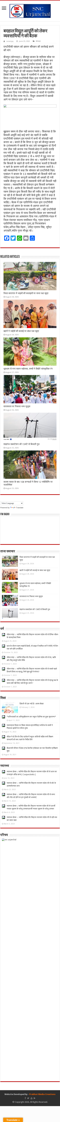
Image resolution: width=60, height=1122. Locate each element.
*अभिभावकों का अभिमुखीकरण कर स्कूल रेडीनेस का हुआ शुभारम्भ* (31, 716)
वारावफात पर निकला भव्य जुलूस (17, 406)
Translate (19, 508)
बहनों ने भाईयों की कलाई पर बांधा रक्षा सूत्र (21, 331)
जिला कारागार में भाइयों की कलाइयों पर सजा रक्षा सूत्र (26, 293)
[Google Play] (34, 1098)
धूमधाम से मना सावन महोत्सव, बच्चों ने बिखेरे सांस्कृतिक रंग (28, 368)
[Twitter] (28, 1098)
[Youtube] (31, 1098)
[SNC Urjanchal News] (30, 10)
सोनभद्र (38, 41)
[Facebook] (25, 1098)
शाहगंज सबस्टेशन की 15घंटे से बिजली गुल (22, 444)
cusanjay (9, 41)
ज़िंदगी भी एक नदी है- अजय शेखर (32, 703)
